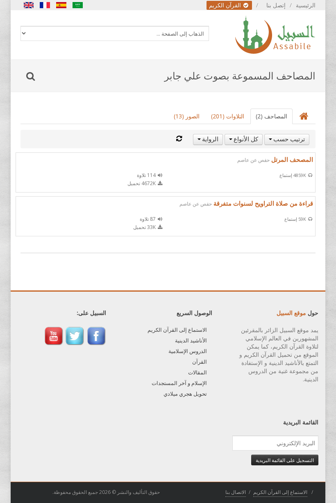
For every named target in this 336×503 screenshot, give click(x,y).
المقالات (197, 372)
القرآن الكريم (226, 5)
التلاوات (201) (227, 116)
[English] (28, 5)
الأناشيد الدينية (191, 340)
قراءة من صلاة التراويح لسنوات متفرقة (246, 203)
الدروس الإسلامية (187, 351)
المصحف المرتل (275, 159)
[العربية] (78, 5)
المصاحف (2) (271, 116)
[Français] (45, 5)
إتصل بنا (276, 5)
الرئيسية (306, 5)
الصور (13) (187, 116)
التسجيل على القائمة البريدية (285, 460)
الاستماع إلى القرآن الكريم (177, 329)
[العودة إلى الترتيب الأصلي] (179, 139)
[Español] (61, 5)
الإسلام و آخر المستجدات (179, 383)
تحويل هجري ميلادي (185, 393)
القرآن (199, 361)
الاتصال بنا (235, 492)
